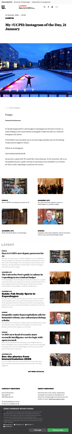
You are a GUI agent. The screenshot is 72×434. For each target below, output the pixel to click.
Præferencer (20, 424)
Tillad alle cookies (58, 430)
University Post (7, 2)
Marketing (8, 426)
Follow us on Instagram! (14, 148)
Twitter (62, 161)
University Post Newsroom (13, 120)
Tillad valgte (37, 430)
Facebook (8, 161)
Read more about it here (56, 399)
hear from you (41, 159)
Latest (23, 6)
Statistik (30, 424)
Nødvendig (8, 424)
